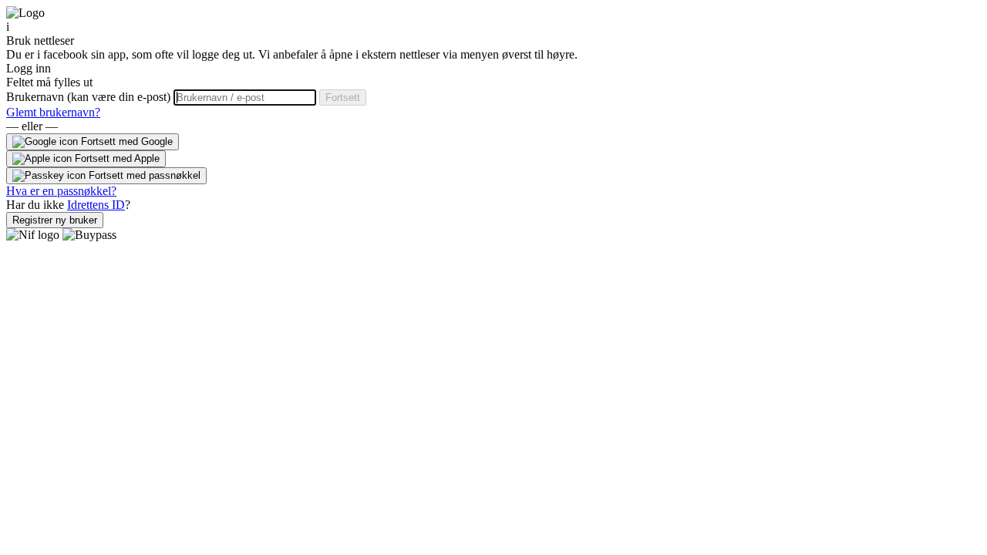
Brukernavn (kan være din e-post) (89, 96)
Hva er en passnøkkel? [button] (61, 190)
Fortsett (342, 97)
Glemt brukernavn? (53, 112)
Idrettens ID (96, 204)
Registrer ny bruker (54, 220)
